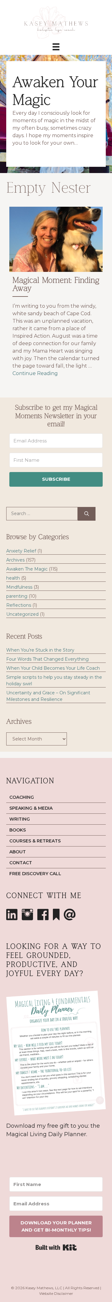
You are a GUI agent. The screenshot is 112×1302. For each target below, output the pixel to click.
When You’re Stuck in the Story (40, 650)
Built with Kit (56, 1247)
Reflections (18, 605)
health (13, 578)
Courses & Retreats (35, 841)
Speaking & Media (31, 808)
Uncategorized (22, 614)
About (17, 852)
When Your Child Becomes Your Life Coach (53, 668)
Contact (20, 863)
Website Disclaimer (56, 1293)
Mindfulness (19, 587)
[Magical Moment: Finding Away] (56, 294)
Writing (19, 819)
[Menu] (56, 47)
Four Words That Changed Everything (47, 659)
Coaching (21, 797)
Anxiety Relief (21, 551)
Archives (15, 560)
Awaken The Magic (27, 569)
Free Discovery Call (35, 873)
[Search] (87, 514)
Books (17, 830)
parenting (16, 596)
